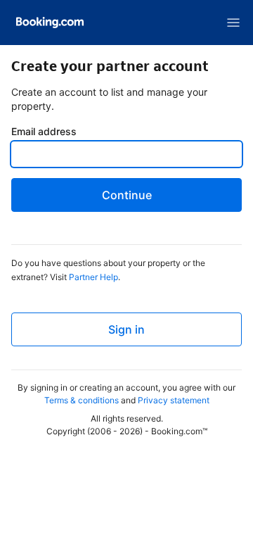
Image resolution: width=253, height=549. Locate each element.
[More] (233, 22)
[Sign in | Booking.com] (50, 22)
